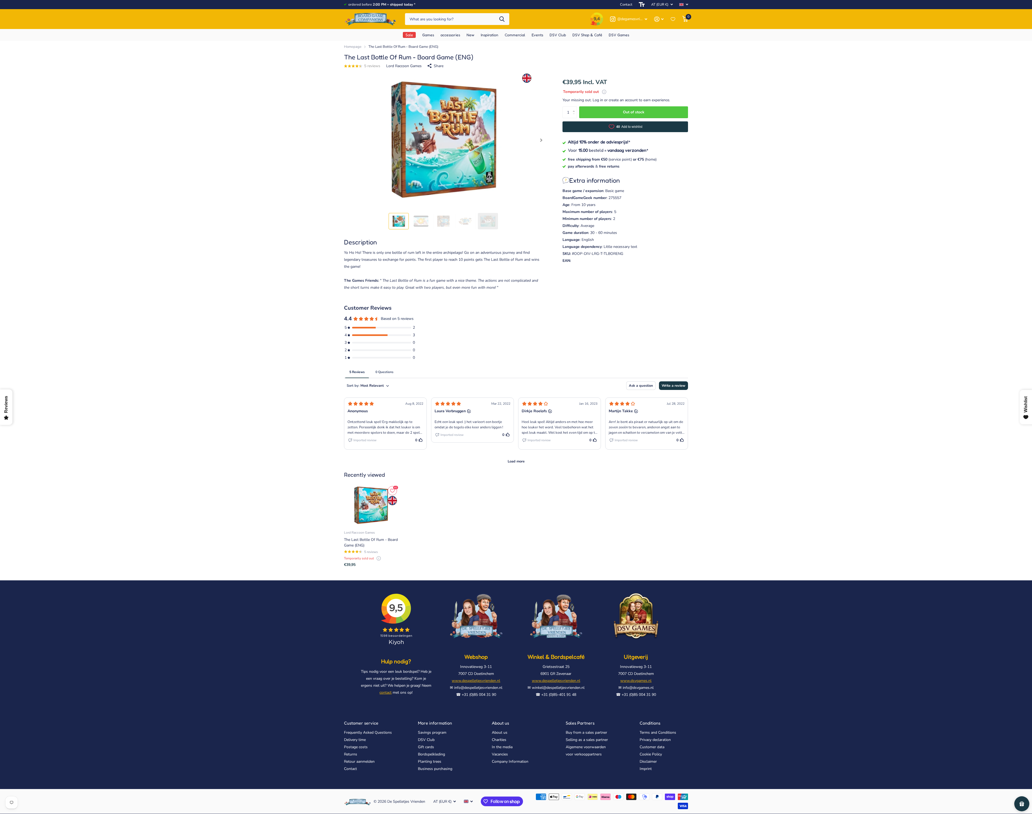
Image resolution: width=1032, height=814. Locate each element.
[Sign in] (659, 19)
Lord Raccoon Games (404, 65)
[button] (541, 140)
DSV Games (619, 34)
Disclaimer (648, 761)
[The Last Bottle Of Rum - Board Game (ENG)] (371, 505)
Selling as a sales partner (587, 739)
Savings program (432, 732)
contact (385, 692)
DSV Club (426, 739)
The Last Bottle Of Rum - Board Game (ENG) (371, 542)
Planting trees (429, 761)
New (470, 34)
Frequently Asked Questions (368, 732)
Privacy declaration (655, 739)
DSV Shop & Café (587, 34)
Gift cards (426, 747)
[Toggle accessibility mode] (642, 4)
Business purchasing (435, 768)
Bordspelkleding (431, 754)
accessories (450, 34)
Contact (626, 4)
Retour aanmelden (359, 761)
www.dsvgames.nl (635, 680)
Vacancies (500, 754)
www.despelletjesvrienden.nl (476, 680)
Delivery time (355, 739)
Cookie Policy (651, 754)
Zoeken (501, 19)
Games (428, 34)
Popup (604, 91)
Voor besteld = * (608, 150)
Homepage (352, 46)
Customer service (361, 723)
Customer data (652, 747)
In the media (502, 747)
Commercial (515, 34)
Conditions (650, 723)
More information (435, 723)
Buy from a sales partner (586, 732)
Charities (499, 739)
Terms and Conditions (658, 732)
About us (500, 723)
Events (537, 34)
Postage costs (356, 747)
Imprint (646, 768)
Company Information (510, 761)
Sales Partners (580, 723)
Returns (350, 754)
